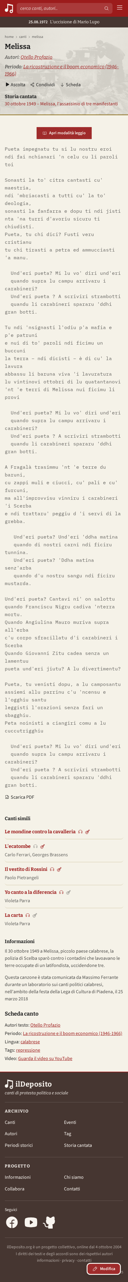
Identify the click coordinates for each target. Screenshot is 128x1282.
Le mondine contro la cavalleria (40, 831)
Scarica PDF (22, 797)
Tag (67, 1133)
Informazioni (18, 1177)
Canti (22, 37)
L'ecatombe (18, 846)
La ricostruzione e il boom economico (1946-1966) (72, 1033)
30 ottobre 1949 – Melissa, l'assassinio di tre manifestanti (61, 104)
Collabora (14, 1189)
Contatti (72, 1189)
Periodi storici (19, 1145)
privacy (68, 1261)
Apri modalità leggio (67, 133)
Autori (11, 1133)
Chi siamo (74, 1177)
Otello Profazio (36, 57)
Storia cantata (78, 1145)
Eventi (70, 1122)
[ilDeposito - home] (9, 8)
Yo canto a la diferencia (31, 892)
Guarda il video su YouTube (45, 1058)
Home (9, 37)
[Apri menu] (119, 8)
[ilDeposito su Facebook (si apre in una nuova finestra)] (12, 1223)
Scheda (73, 84)
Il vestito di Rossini (26, 869)
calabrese (30, 1042)
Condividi (45, 84)
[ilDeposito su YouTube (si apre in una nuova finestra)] (31, 1223)
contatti (84, 1261)
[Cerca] (106, 8)
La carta (14, 915)
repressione (28, 1050)
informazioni (48, 1261)
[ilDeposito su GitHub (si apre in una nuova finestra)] (50, 1223)
